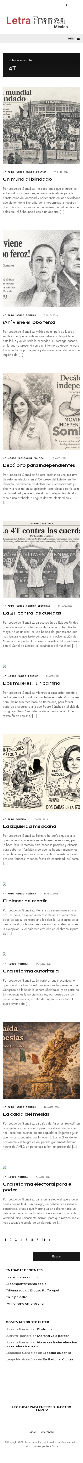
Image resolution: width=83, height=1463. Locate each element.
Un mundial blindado (27, 179)
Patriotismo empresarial (25, 1303)
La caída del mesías (26, 1114)
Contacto (47, 1432)
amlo (11, 171)
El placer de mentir (25, 901)
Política (41, 171)
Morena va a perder (53, 1336)
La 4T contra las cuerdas (32, 613)
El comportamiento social (26, 1284)
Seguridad (44, 605)
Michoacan (25, 458)
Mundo (30, 171)
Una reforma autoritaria (31, 971)
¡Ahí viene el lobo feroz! (30, 322)
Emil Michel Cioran (58, 1359)
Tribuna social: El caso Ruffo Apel (32, 1290)
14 (43, 1240)
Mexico (20, 171)
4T (4, 171)
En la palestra (16, 1297)
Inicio (32, 1432)
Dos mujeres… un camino (31, 683)
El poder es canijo (57, 1353)
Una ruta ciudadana (22, 1277)
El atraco (44, 1329)
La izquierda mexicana (29, 826)
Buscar (56, 1256)
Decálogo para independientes (39, 465)
